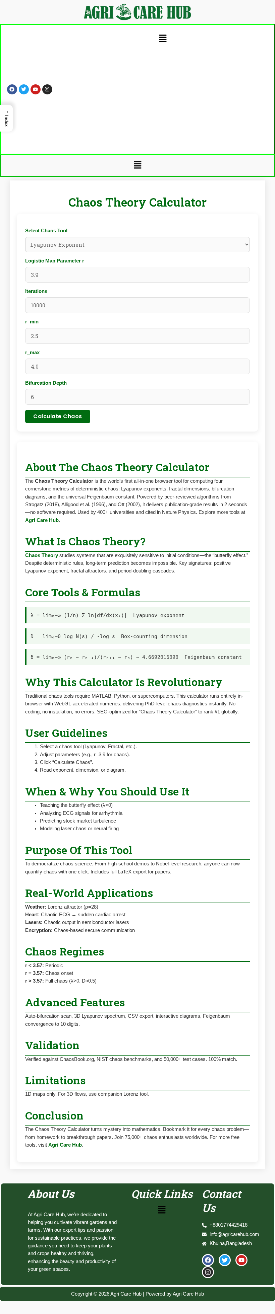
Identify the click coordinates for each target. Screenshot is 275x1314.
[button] (162, 38)
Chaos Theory (41, 555)
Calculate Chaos (57, 416)
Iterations (36, 291)
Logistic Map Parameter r (54, 260)
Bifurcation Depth (46, 383)
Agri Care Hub (42, 520)
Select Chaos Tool (46, 230)
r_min (32, 321)
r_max (32, 352)
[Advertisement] (162, 97)
